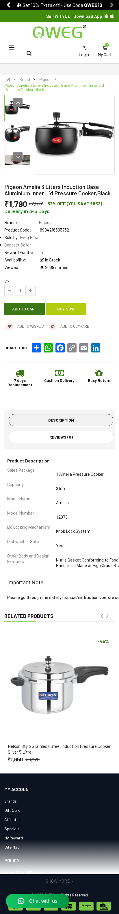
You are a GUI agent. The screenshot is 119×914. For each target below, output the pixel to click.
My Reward (13, 837)
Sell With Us (58, 16)
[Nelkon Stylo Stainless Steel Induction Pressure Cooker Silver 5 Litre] (59, 685)
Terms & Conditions (21, 872)
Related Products (28, 616)
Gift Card (12, 810)
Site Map (12, 847)
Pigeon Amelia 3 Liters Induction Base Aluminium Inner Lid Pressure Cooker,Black (54, 87)
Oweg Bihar (29, 237)
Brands (10, 801)
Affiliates (12, 819)
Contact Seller (17, 244)
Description (61, 420)
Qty (6, 281)
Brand (25, 79)
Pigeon (45, 79)
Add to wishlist (31, 326)
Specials (11, 828)
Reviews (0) (61, 437)
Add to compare (74, 326)
